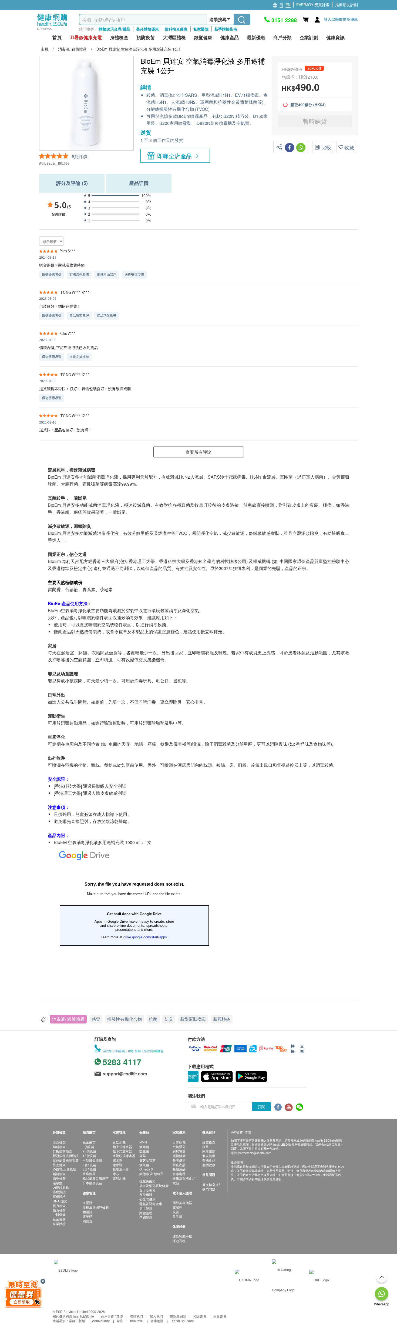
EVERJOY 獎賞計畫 (312, 4)
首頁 (57, 37)
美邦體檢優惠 (147, 29)
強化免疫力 (147, 1181)
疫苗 (205, 1146)
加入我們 (156, 1316)
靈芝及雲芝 (147, 1160)
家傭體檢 (59, 1196)
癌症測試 (59, 1191)
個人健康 (208, 1155)
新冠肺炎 (221, 1019)
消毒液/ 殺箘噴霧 (68, 1019)
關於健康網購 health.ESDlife (73, 1316)
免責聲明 (219, 1316)
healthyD (136, 1320)
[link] (66, 1269)
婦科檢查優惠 (176, 29)
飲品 (176, 1183)
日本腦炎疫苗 (92, 1183)
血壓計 (87, 1202)
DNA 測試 (60, 1201)
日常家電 (179, 1142)
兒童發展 (59, 1219)
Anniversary (101, 1320)
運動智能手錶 (182, 1236)
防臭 (168, 1019)
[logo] (52, 29)
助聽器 (87, 1221)
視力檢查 (59, 1205)
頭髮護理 (145, 1213)
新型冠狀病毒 (193, 1019)
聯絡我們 (136, 1316)
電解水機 (119, 1178)
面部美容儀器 (182, 1202)
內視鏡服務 (61, 1187)
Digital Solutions (182, 1320)
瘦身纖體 (145, 1194)
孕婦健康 (145, 1217)
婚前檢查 (59, 1173)
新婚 (82, 1320)
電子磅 (87, 1216)
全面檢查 (59, 1142)
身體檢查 (208, 1142)
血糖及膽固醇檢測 (96, 1207)
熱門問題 (208, 1189)
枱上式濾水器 (122, 1146)
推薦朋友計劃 (346, 4)
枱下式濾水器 (122, 1151)
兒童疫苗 (89, 1142)
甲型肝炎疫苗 (92, 1160)
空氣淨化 (179, 1146)
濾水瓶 (117, 1164)
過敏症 (57, 1183)
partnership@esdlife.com (254, 1153)
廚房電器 (179, 1151)
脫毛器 (177, 1216)
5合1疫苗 (89, 1164)
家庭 (120, 1320)
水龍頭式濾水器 (124, 1155)
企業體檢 (59, 1223)
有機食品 (208, 1160)
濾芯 (116, 1173)
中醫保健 (59, 1214)
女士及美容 (147, 1190)
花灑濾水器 (121, 1169)
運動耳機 (179, 1240)
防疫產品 (179, 1164)
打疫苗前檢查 (62, 1151)
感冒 (96, 1019)
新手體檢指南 (225, 29)
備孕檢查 (59, 1178)
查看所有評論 (198, 452)
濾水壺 (117, 1160)
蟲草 (142, 1155)
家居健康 (208, 1151)
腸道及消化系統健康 (154, 1185)
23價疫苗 (89, 1151)
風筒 (176, 1211)
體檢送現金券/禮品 (114, 29)
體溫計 (87, 1211)
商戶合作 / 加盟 (112, 1316)
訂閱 (261, 1106)
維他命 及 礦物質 (151, 1173)
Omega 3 (146, 1169)
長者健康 (179, 1160)
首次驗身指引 (212, 1184)
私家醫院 (200, 29)
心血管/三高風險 (64, 1169)
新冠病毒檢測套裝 (66, 1160)
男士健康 (59, 1164)
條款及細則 (178, 1316)
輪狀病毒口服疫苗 (96, 1178)
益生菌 (144, 1151)
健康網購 (156, 1320)
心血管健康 (147, 1199)
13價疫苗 (89, 1155)
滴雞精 (144, 1146)
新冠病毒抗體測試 (66, 1155)
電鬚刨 (177, 1207)
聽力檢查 (59, 1210)
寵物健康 (179, 1155)
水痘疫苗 (89, 1173)
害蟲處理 (179, 1173)
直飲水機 (119, 1142)
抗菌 (153, 1019)
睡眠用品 (179, 1169)
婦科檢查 (59, 1146)
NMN (143, 1142)
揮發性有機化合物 (124, 1019)
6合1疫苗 (89, 1169)
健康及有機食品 (184, 1178)
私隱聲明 (199, 1316)
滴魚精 (144, 1164)
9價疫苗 (88, 1146)
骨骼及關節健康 (150, 1203)
